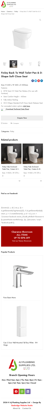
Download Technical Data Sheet (17, 109)
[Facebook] (16, 391)
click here (26, 106)
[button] (40, 20)
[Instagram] (22, 391)
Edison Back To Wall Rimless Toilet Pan (31, 168)
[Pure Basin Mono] (22, 276)
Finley (16, 11)
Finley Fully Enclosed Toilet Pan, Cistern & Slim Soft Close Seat (11, 169)
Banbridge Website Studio (22, 405)
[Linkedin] (28, 391)
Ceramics (9, 11)
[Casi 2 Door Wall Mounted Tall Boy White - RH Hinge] (22, 321)
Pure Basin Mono (9, 297)
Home (3, 11)
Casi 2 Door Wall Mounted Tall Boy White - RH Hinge (20, 344)
